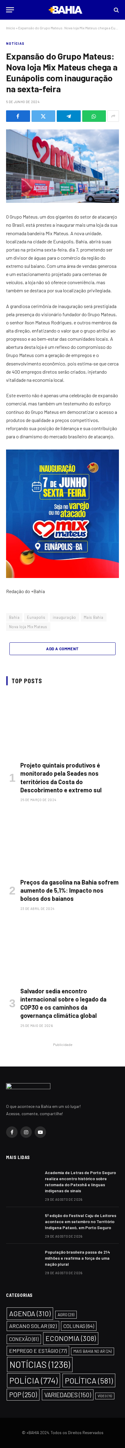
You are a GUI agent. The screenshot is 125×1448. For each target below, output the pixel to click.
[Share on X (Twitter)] (44, 116)
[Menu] (10, 10)
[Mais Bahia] (65, 10)
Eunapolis (36, 617)
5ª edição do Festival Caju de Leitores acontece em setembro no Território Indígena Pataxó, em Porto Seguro (80, 1221)
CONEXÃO (24, 1339)
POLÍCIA (33, 1380)
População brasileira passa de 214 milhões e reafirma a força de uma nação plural (77, 1258)
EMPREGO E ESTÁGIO (38, 1351)
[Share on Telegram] (69, 116)
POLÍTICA (89, 1380)
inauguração (64, 617)
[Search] (116, 10)
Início (10, 28)
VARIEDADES (67, 1394)
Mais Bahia (93, 617)
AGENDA (30, 1313)
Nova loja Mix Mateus (28, 626)
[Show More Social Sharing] (113, 116)
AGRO (66, 1314)
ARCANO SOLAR (33, 1326)
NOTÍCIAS (15, 43)
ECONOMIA (71, 1338)
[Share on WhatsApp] (94, 116)
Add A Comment (62, 648)
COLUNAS (78, 1326)
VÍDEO (105, 1396)
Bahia (14, 617)
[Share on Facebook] (18, 116)
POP (23, 1394)
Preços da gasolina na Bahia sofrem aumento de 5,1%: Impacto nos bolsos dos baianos (69, 890)
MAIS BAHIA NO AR (92, 1351)
